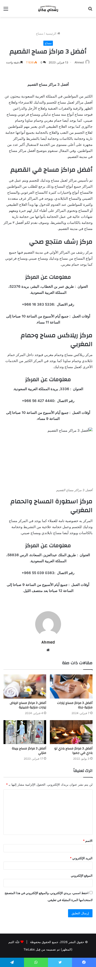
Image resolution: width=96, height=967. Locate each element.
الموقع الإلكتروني (82, 875)
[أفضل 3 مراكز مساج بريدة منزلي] (24, 732)
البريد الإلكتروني (81, 858)
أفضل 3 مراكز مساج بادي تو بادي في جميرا (73, 750)
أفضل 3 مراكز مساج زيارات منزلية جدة (75, 705)
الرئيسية (51, 33)
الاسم (88, 841)
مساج (39, 33)
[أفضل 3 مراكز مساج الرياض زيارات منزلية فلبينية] (24, 686)
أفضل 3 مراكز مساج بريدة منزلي (29, 750)
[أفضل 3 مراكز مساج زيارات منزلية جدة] (71, 686)
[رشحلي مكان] (48, 8)
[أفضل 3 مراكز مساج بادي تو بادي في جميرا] (71, 732)
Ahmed (79, 62)
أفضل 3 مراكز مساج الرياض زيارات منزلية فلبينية (28, 705)
